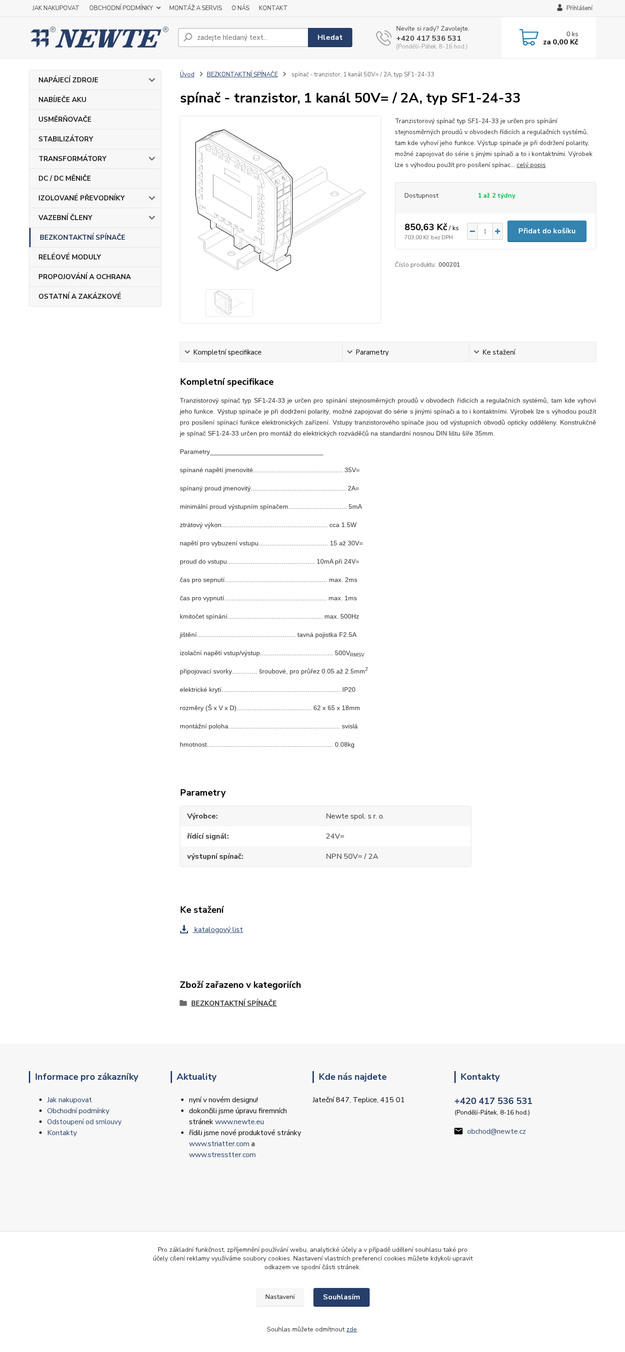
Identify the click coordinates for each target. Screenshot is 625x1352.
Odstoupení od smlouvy (84, 1121)
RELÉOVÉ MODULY (69, 257)
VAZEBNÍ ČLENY (65, 217)
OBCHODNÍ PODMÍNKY (121, 8)
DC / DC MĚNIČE (64, 178)
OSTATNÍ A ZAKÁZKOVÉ (79, 296)
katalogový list (218, 930)
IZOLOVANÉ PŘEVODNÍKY (81, 198)
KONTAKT (273, 8)
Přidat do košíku (547, 231)
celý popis (531, 165)
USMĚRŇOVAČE (65, 119)
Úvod (187, 74)
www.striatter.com (219, 1144)
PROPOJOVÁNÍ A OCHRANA (84, 276)
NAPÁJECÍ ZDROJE (68, 80)
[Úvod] (100, 37)
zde (351, 1329)
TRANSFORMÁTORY (72, 158)
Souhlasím (341, 1297)
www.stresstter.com (222, 1155)
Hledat (330, 37)
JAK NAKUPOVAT (56, 8)
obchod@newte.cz (496, 1131)
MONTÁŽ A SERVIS (195, 8)
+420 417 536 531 (428, 38)
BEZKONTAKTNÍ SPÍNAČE (82, 237)
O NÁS (240, 8)
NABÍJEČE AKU (62, 99)
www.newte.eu (239, 1122)
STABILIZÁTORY (65, 139)
